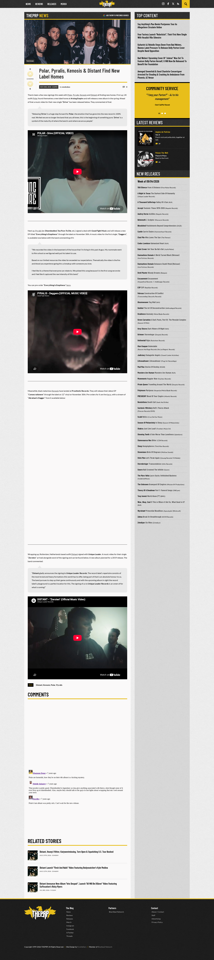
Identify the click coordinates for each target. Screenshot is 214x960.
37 (159, 144)
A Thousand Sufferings (147, 202)
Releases (51, 3)
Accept (140, 208)
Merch (64, 3)
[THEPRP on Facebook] (168, 4)
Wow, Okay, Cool (144, 502)
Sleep (140, 446)
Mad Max (141, 366)
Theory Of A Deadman (146, 490)
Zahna (140, 516)
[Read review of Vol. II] (145, 138)
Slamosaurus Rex (144, 440)
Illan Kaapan (143, 346)
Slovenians (142, 452)
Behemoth (142, 219)
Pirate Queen (143, 384)
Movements (142, 378)
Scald (140, 416)
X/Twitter (70, 933)
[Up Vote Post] (30, 74)
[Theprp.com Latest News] (40, 913)
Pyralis (76, 95)
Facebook (70, 929)
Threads (69, 936)
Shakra (140, 428)
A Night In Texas (144, 193)
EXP (139, 287)
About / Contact (158, 912)
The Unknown (143, 484)
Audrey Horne (143, 213)
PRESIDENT (142, 396)
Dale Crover (142, 249)
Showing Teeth (143, 434)
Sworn (140, 469)
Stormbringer (143, 463)
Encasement (142, 278)
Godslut (141, 308)
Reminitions (142, 402)
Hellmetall (142, 340)
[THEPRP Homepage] (107, 4)
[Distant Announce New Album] (33, 887)
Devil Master (142, 272)
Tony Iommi (142, 496)
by (65, 87)
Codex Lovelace (144, 243)
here (68, 285)
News (28, 3)
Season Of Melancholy (146, 422)
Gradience (142, 313)
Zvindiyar (141, 522)
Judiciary (141, 355)
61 (159, 162)
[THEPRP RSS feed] (178, 4)
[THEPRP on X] (173, 4)
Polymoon (141, 390)
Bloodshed (142, 225)
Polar (69, 95)
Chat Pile (141, 237)
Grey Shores (142, 328)
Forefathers (81, 947)
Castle (140, 231)
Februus (141, 293)
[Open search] (186, 4)
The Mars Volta (143, 475)
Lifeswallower (143, 360)
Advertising (156, 919)
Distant (94, 95)
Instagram (70, 926)
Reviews (39, 3)
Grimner (141, 334)
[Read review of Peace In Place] (145, 159)
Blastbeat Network (105, 947)
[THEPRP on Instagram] (163, 4)
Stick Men (141, 457)
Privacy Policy (157, 922)
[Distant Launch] (33, 871)
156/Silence (142, 187)
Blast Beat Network (116, 912)
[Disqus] (77, 736)
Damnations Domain (146, 255)
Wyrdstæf (141, 510)
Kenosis (83, 95)
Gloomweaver (143, 302)
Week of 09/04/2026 (148, 181)
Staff (153, 915)
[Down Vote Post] (30, 84)
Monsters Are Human (146, 372)
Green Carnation (144, 319)
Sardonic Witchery (145, 407)
